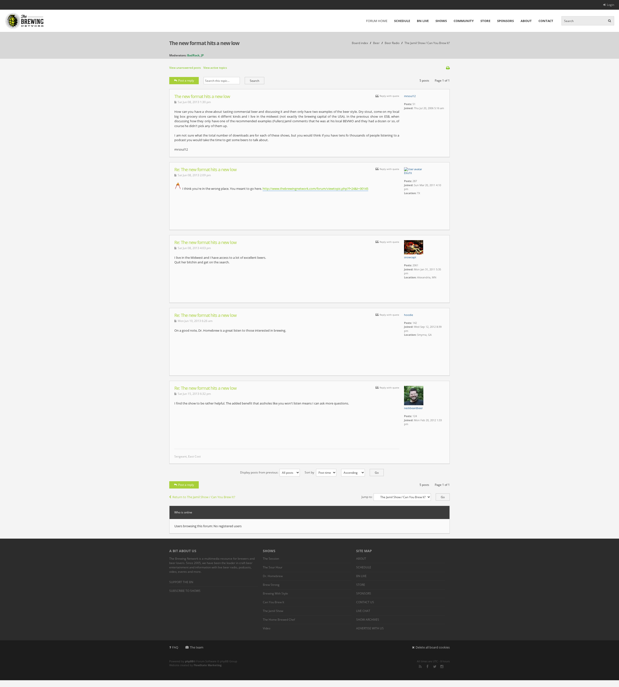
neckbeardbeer (413, 408)
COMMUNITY (464, 21)
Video (266, 628)
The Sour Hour (272, 567)
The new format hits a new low (204, 43)
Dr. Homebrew (273, 576)
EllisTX (408, 173)
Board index (360, 43)
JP (202, 55)
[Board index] (24, 21)
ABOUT (526, 21)
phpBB (189, 661)
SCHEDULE (402, 21)
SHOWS (441, 21)
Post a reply (186, 80)
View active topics (215, 68)
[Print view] (448, 68)
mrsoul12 (410, 96)
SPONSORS (505, 21)
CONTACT (545, 21)
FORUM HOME (376, 21)
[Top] (440, 154)
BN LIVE (423, 21)
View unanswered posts (185, 68)
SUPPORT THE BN (181, 582)
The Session (271, 559)
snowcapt (410, 257)
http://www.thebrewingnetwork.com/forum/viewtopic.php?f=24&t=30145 (315, 188)
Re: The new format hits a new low (205, 169)
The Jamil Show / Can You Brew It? (427, 43)
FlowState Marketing (207, 665)
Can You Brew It (273, 602)
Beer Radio (392, 43)
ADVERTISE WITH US (370, 628)
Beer (376, 43)
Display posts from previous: (259, 472)
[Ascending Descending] (360, 472)
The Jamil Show (273, 611)
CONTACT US (365, 602)
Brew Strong (271, 585)
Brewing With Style (275, 593)
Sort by (310, 472)
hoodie (408, 315)
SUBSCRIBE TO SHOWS (184, 591)
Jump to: (366, 497)
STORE (485, 21)
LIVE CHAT (363, 611)
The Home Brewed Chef (279, 620)
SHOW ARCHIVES (367, 620)
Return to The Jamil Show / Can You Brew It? (203, 497)
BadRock (193, 55)
